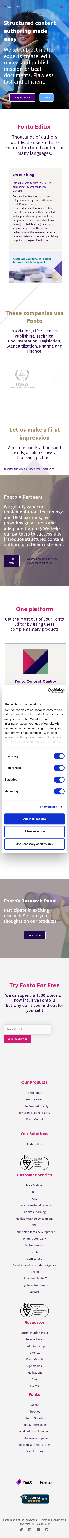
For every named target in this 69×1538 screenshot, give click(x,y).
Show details (48, 806)
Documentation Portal (35, 1333)
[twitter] (23, 1529)
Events (34, 1386)
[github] (47, 1529)
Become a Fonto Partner (34, 1445)
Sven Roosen (34, 1451)
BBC (34, 1192)
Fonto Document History (34, 1112)
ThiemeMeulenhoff (34, 1278)
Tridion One (34, 1144)
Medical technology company (34, 1218)
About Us (34, 1411)
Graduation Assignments (34, 1431)
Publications (34, 1372)
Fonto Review (34, 1099)
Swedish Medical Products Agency (34, 1265)
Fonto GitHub (34, 1359)
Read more (42, 240)
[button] (22, 97)
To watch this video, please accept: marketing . (29, 469)
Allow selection (34, 831)
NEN (34, 1225)
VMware (34, 1291)
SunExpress (34, 1258)
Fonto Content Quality (34, 1106)
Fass (34, 1198)
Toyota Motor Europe (34, 1285)
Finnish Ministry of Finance (34, 1205)
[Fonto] (12, 6)
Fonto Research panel (34, 1438)
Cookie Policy (43, 1523)
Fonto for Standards (35, 1418)
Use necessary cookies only (34, 844)
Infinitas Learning (34, 1212)
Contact (34, 1405)
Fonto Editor (35, 1093)
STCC (35, 1252)
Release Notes (34, 1339)
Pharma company (34, 1238)
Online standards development (35, 1232)
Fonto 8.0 (34, 1352)
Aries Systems (34, 1185)
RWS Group (31, 1519)
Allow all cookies (34, 818)
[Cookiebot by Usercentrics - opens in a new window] (49, 690)
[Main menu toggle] (61, 6)
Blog (34, 1379)
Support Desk (34, 1366)
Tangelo (35, 1272)
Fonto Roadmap (34, 1346)
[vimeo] (40, 1529)
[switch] (59, 768)
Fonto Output (34, 1119)
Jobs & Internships (35, 1425)
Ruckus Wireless (34, 1245)
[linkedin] (32, 1529)
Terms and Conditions (52, 1519)
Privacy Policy (26, 1523)
